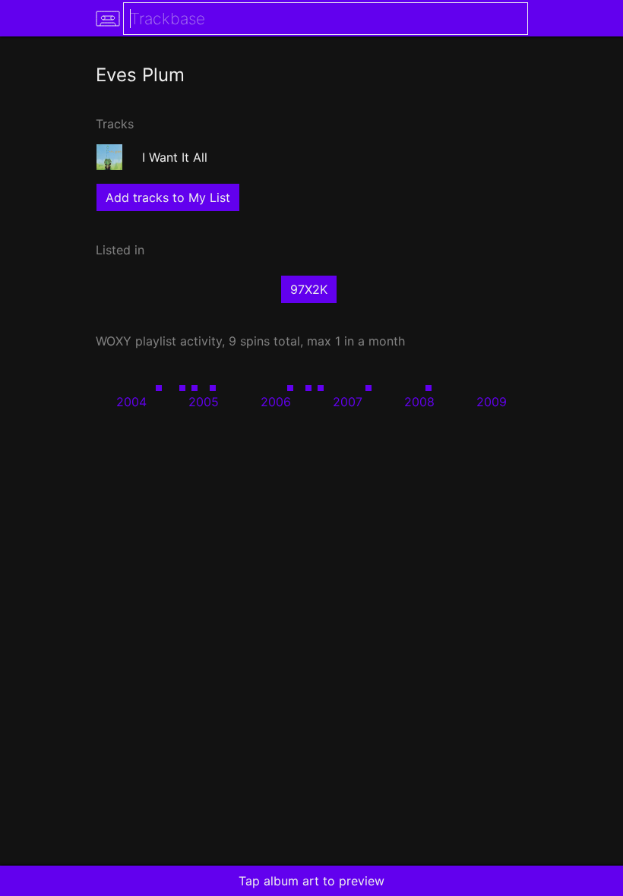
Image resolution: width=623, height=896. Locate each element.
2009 (491, 401)
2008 (419, 401)
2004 (131, 401)
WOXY (113, 341)
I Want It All (174, 157)
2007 (347, 401)
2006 (276, 401)
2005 (203, 401)
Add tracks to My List (168, 197)
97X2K (308, 289)
